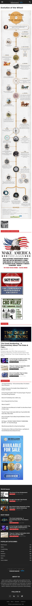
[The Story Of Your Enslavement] (4, 494)
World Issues (12, 494)
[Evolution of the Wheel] (16, 218)
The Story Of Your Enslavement (18, 492)
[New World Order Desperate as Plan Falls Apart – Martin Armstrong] (4, 508)
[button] (30, 2)
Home (2, 5)
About (12, 601)
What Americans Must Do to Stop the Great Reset (13, 426)
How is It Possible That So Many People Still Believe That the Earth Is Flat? (16, 417)
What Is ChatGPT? (6, 404)
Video (2, 558)
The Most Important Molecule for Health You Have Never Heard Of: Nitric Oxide (16, 408)
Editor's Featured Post (5, 340)
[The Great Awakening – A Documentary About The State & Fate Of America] (16, 334)
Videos (2, 547)
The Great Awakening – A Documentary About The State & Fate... (14, 345)
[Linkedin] (14, 596)
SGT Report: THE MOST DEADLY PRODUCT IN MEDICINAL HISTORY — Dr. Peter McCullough (15, 422)
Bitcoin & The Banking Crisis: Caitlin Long (11, 397)
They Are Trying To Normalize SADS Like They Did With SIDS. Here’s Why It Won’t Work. (16, 412)
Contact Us (23, 601)
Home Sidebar (12, 501)
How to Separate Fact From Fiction (10, 401)
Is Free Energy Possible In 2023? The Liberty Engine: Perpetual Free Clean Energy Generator (16, 393)
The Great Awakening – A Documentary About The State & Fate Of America (15, 384)
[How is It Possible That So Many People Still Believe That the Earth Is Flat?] (4, 374)
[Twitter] (22, 596)
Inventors (3, 553)
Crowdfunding (4, 549)
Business (3, 555)
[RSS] (18, 596)
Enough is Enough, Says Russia (18, 499)
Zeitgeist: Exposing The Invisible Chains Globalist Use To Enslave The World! (15, 389)
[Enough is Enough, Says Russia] (4, 501)
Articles (2, 551)
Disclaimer (17, 601)
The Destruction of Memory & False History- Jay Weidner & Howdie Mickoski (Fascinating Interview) (15, 430)
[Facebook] (9, 596)
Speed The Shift (4, 349)
